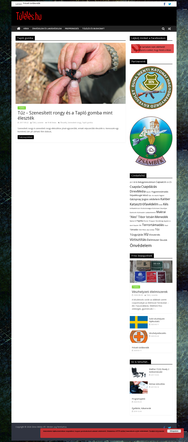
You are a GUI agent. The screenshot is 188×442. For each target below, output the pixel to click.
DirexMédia (138, 191)
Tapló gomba (87, 122)
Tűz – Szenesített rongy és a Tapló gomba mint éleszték (65, 115)
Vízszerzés (154, 234)
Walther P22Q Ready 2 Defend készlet (159, 370)
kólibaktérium (135, 208)
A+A (135, 182)
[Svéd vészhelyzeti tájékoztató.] (139, 317)
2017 (131, 182)
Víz (146, 234)
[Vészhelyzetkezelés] (139, 332)
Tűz (157, 229)
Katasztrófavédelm (144, 204)
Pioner (146, 221)
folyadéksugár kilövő (139, 195)
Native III (133, 221)
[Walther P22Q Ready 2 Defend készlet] (139, 368)
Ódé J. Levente (37, 122)
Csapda (135, 186)
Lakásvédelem (150, 212)
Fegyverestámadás (159, 191)
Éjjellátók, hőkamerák (141, 408)
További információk (156, 431)
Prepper (152, 221)
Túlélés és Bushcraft (93, 28)
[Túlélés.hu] (19, 29)
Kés (165, 204)
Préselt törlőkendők (31, 4)
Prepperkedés (72, 28)
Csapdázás (149, 186)
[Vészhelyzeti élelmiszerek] (151, 262)
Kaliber (165, 199)
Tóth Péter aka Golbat (146, 230)
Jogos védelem (151, 199)
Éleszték (63, 122)
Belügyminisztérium (146, 182)
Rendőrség (159, 221)
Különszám (141, 212)
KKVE (161, 205)
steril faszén (134, 225)
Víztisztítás (138, 239)
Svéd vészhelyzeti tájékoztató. (157, 320)
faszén (148, 192)
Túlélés (21, 108)
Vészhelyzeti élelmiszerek (150, 292)
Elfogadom (174, 431)
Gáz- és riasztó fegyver (156, 195)
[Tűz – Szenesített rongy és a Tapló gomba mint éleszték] (71, 44)
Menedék (161, 217)
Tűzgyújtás (136, 234)
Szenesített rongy (74, 122)
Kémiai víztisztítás (157, 384)
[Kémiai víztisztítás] (139, 382)
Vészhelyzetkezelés (157, 333)
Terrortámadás (153, 225)
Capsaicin (161, 182)
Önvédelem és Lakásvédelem (47, 28)
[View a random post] (169, 28)
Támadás (134, 229)
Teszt (166, 225)
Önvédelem (141, 245)
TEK (140, 225)
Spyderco (167, 221)
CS (170, 182)
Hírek (26, 28)
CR (168, 182)
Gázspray (135, 199)
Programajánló (138, 398)
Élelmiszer (153, 240)
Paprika (140, 220)
